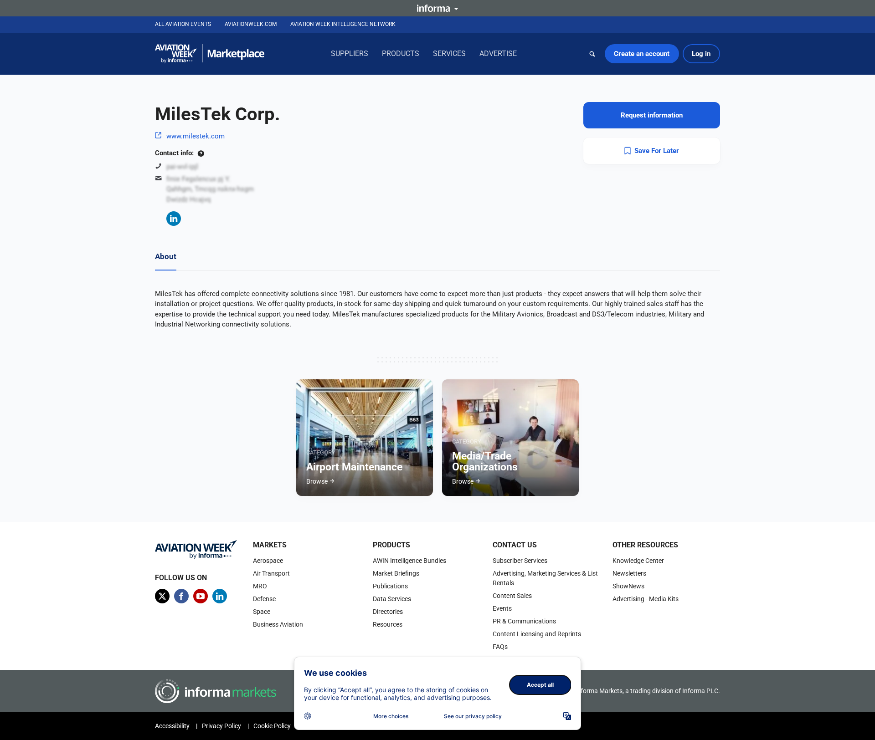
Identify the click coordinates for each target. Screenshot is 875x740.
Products (400, 53)
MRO (260, 586)
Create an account (641, 54)
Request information (652, 115)
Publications (390, 586)
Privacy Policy (221, 726)
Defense (264, 598)
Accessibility (172, 726)
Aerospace (268, 560)
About (165, 256)
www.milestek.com (195, 136)
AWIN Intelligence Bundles (409, 560)
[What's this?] (200, 153)
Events (502, 608)
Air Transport (271, 573)
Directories (388, 611)
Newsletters (629, 573)
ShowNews (628, 586)
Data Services (392, 598)
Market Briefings (396, 573)
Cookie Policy (272, 726)
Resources (387, 624)
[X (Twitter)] (162, 596)
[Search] (592, 54)
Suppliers (349, 53)
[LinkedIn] (173, 218)
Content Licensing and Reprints (537, 634)
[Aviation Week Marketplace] (209, 53)
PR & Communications (524, 621)
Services (449, 53)
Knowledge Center (638, 560)
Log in (701, 54)
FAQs (500, 646)
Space (261, 611)
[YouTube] (200, 596)
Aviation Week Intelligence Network (343, 24)
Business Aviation (278, 624)
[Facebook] (181, 596)
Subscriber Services (520, 560)
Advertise (498, 53)
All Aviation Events (183, 24)
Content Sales (512, 595)
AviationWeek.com (251, 24)
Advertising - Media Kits (645, 598)
